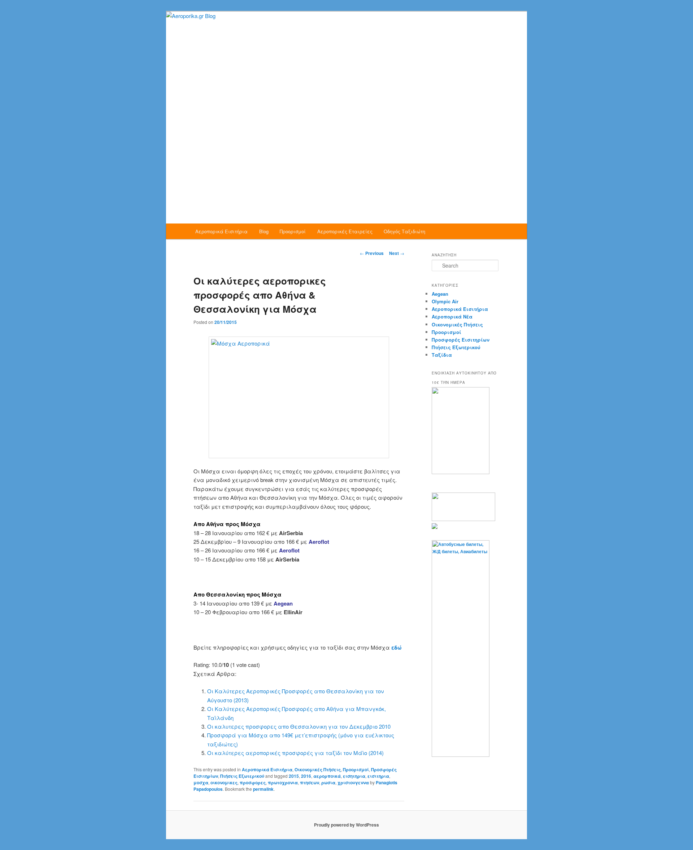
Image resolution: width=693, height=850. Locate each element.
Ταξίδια (442, 354)
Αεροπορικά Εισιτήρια (221, 231)
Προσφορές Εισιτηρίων (460, 339)
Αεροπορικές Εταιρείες (344, 231)
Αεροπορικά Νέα (452, 316)
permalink (263, 789)
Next (396, 253)
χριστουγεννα (353, 782)
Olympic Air (445, 301)
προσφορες (253, 782)
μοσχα (200, 782)
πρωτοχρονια (283, 782)
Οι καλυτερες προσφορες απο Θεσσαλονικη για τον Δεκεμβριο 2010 (299, 726)
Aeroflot (319, 542)
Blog (264, 231)
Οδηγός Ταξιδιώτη (404, 231)
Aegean (440, 293)
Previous (372, 253)
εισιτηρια (378, 776)
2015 (294, 776)
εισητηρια (354, 776)
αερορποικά (327, 776)
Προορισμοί (293, 231)
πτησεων (309, 782)
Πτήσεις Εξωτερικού (242, 776)
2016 (306, 776)
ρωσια (328, 782)
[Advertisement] (346, 169)
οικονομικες (223, 782)
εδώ (396, 647)
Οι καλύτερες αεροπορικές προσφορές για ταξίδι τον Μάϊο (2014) (295, 752)
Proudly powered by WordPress (346, 824)
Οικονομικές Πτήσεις (318, 769)
